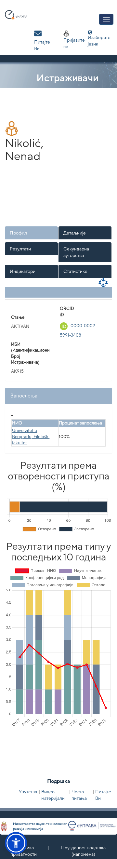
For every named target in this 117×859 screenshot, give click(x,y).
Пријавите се (74, 43)
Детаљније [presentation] (74, 232)
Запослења (23, 396)
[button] (15, 843)
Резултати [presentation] (20, 248)
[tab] (31, 232)
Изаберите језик (99, 41)
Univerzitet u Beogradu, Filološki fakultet (30, 436)
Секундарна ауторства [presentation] (76, 252)
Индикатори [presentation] (22, 271)
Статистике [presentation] (75, 271)
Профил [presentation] (18, 232)
